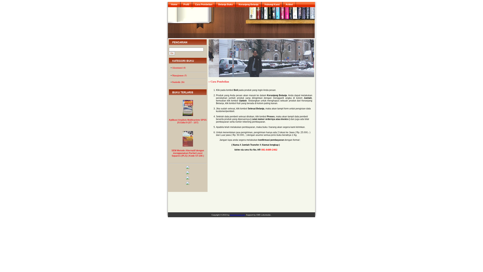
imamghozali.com (237, 215)
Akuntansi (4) (179, 67)
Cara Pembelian (203, 4)
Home (174, 4)
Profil (186, 4)
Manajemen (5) (179, 75)
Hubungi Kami (272, 4)
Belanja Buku (225, 4)
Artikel (289, 4)
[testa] (187, 178)
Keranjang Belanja (248, 4)
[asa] (187, 168)
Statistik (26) (178, 82)
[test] (187, 184)
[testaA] (187, 173)
